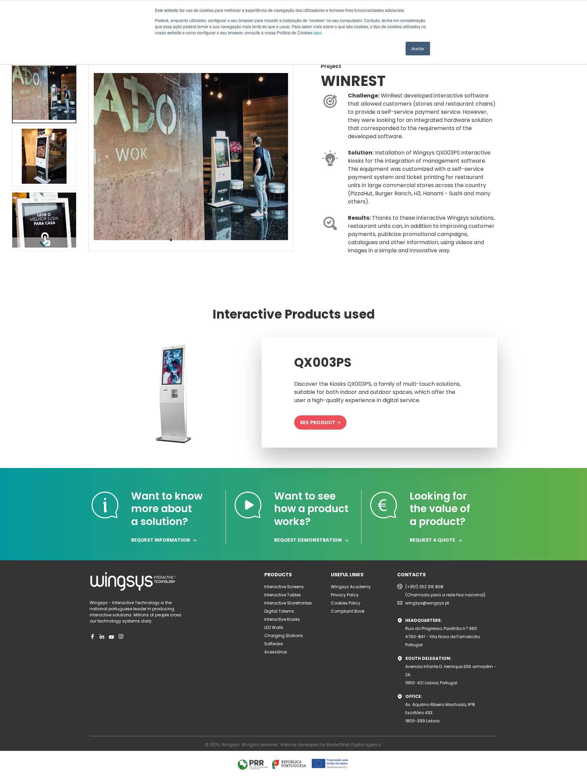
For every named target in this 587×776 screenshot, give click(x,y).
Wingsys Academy (351, 587)
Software (273, 644)
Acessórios (275, 652)
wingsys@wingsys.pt (427, 603)
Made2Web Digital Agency (353, 744)
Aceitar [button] (417, 48)
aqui (318, 32)
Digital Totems (279, 611)
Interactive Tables (282, 595)
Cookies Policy (345, 603)
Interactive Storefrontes (288, 603)
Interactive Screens (284, 587)
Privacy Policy (345, 595)
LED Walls (273, 627)
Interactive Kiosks (282, 619)
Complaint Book (347, 611)
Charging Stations (283, 635)
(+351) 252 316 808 (424, 587)
